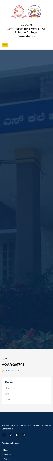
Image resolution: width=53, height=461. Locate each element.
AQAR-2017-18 (12, 370)
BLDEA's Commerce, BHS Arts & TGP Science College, (26, 30)
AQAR (7, 399)
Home (5, 450)
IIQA (7, 388)
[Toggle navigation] (5, 45)
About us (7, 454)
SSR (7, 394)
